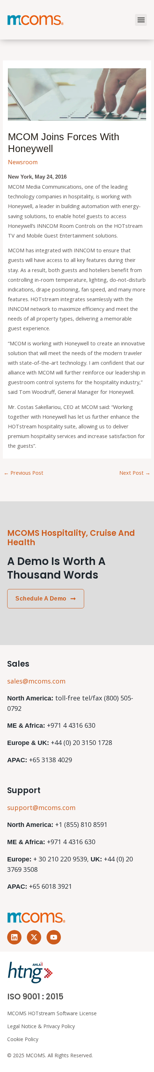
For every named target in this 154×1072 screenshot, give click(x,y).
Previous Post (23, 472)
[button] (141, 20)
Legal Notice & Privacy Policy (41, 1026)
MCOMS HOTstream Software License (52, 1013)
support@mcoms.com (41, 807)
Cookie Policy (22, 1039)
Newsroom (23, 162)
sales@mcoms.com (36, 681)
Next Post (134, 472)
